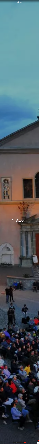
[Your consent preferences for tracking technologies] (38, 443)
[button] (38, 440)
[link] (14, 442)
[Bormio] (19, 2)
